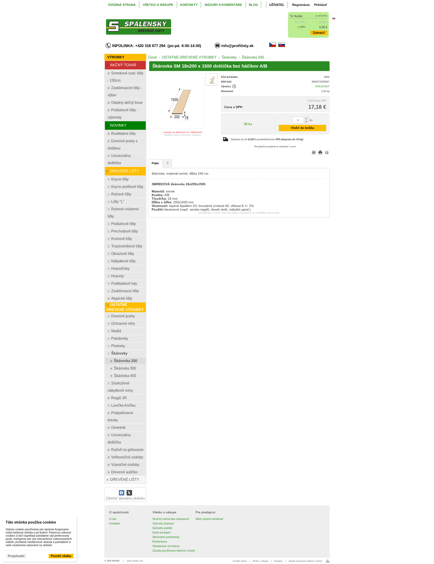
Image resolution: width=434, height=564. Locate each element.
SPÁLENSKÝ (322, 86)
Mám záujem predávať (209, 519)
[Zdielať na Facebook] (121, 492)
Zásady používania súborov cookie (173, 550)
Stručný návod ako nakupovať (170, 519)
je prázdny (321, 15)
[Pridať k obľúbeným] (327, 152)
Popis (155, 163)
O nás (112, 519)
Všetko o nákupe (260, 561)
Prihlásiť (320, 5)
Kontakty (114, 523)
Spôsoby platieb (162, 528)
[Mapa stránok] (328, 561)
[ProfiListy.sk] (189, 23)
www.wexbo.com (135, 561)
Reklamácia (159, 541)
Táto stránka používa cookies (31, 522)
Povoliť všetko (61, 556)
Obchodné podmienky (165, 537)
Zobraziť (319, 32)
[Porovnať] (313, 152)
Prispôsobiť (16, 556)
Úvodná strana (240, 561)
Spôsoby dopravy (163, 523)
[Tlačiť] (320, 152)
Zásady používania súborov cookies (305, 561)
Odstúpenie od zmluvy (166, 546)
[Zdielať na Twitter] (129, 492)
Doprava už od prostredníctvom (267, 139)
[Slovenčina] (333, 18)
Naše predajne (161, 532)
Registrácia (301, 5)
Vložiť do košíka (302, 128)
